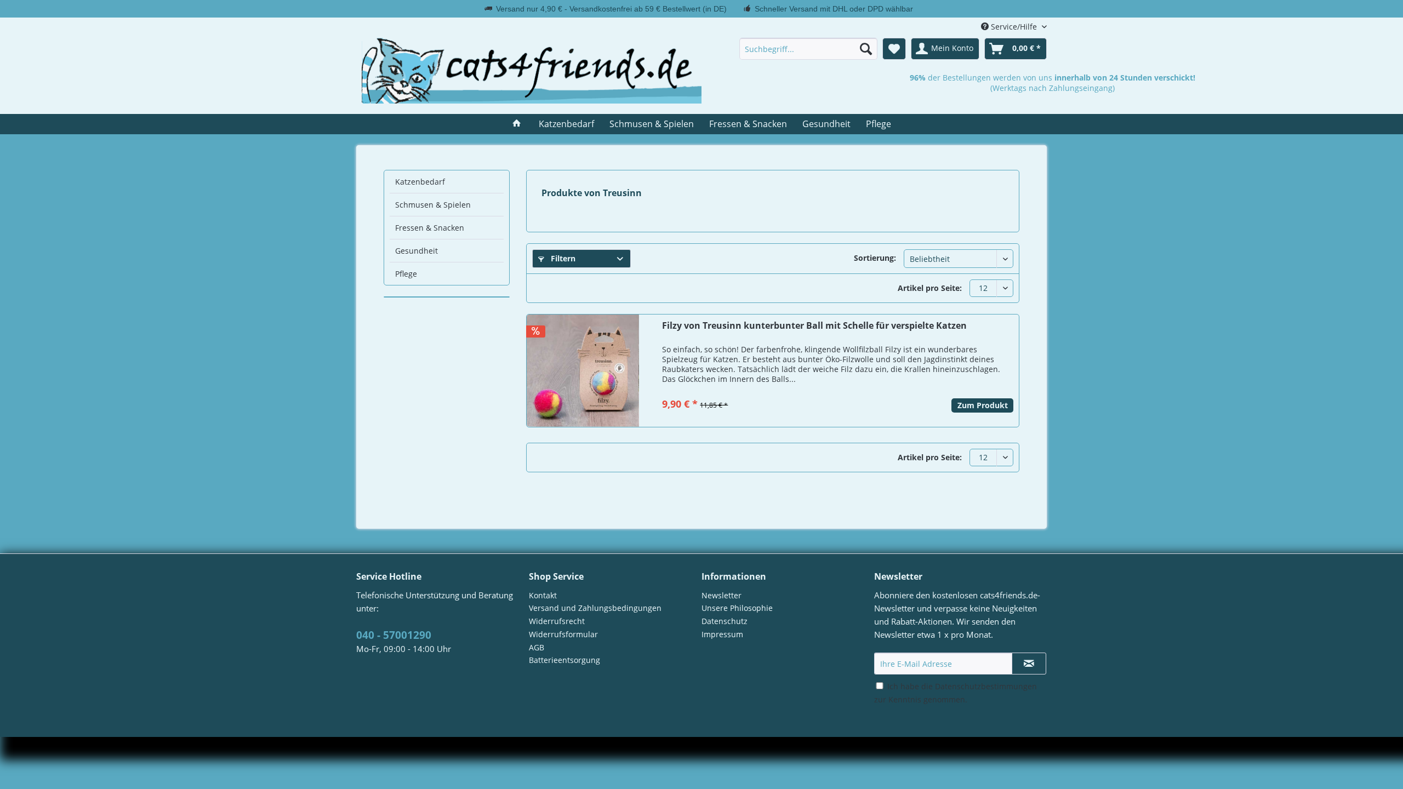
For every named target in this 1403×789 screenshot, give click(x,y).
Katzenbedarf (420, 181)
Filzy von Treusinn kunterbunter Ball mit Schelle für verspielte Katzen (814, 325)
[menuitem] (808, 49)
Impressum (722, 634)
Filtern (562, 258)
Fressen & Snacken (429, 227)
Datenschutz (725, 621)
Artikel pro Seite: (930, 288)
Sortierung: (875, 258)
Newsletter (722, 595)
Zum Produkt (982, 405)
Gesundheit (416, 250)
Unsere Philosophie (737, 608)
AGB (536, 647)
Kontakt (543, 595)
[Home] (517, 124)
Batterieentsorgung (564, 660)
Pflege (406, 273)
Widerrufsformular (563, 634)
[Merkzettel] (894, 49)
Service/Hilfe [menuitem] (1014, 26)
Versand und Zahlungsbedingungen (595, 608)
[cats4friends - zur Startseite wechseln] (532, 71)
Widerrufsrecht (557, 621)
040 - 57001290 (393, 635)
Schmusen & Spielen (433, 204)
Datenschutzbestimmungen (986, 686)
